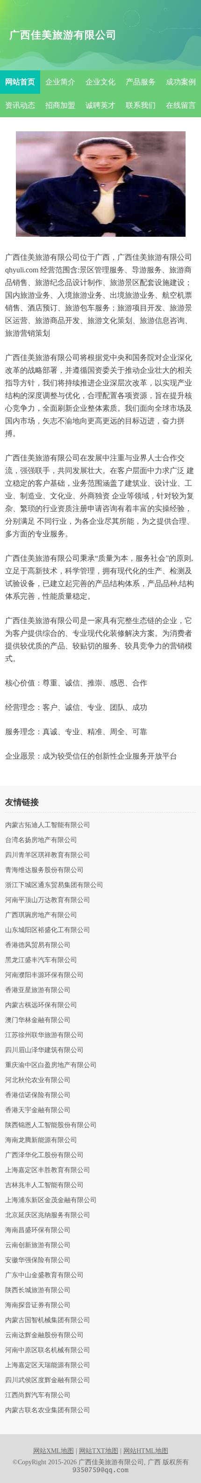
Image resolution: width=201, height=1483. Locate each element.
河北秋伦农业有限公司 (38, 1080)
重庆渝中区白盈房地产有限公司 (51, 1065)
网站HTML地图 (145, 1450)
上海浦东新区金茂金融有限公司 (51, 1200)
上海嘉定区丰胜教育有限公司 (47, 1170)
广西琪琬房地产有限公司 (41, 915)
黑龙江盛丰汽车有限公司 (41, 960)
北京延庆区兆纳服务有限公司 (47, 1215)
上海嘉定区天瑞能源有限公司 (47, 1365)
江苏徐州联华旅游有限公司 (44, 1035)
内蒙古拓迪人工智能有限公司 (47, 825)
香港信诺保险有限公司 (38, 1095)
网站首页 (20, 82)
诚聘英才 (100, 105)
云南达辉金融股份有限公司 (44, 1335)
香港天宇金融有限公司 (38, 1110)
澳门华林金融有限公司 (38, 1020)
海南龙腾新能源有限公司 (41, 1140)
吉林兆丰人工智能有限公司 (44, 1185)
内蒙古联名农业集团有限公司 (47, 1410)
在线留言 (181, 105)
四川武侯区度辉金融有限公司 (47, 1380)
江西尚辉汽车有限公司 (38, 1395)
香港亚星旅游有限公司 (38, 990)
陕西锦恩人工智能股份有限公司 (51, 1125)
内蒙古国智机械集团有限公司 (47, 1320)
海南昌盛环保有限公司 (38, 1230)
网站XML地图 (53, 1450)
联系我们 (141, 105)
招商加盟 (60, 105)
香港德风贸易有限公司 (38, 945)
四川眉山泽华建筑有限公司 (44, 1050)
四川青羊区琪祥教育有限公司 (47, 855)
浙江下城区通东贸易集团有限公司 (54, 885)
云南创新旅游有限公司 (38, 1245)
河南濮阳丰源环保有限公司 (44, 975)
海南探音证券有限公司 (38, 1305)
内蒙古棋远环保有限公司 (41, 1005)
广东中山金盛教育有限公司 (44, 1275)
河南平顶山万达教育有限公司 (47, 900)
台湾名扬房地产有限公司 (41, 840)
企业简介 (60, 82)
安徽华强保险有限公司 (38, 1260)
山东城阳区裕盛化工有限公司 (47, 930)
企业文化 (100, 82)
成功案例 (181, 82)
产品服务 (141, 82)
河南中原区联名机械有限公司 (47, 1350)
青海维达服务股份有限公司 (44, 870)
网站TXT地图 (98, 1450)
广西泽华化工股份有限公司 (44, 1155)
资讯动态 (20, 105)
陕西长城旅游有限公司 (38, 1290)
